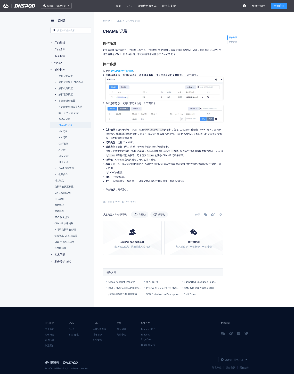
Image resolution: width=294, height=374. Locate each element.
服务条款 (230, 367)
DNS (129, 6)
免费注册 (279, 6)
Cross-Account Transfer (121, 281)
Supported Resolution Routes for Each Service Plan (212, 281)
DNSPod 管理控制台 (122, 70)
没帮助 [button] (161, 214)
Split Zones (190, 294)
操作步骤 (233, 41)
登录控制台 (258, 6)
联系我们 (49, 345)
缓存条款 (244, 367)
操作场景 (233, 37)
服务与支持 (169, 6)
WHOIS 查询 (99, 329)
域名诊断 (97, 334)
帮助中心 (121, 334)
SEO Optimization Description (162, 294)
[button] (213, 214)
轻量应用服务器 (147, 6)
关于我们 (49, 329)
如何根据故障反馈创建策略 (122, 294)
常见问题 (121, 329)
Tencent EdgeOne (146, 337)
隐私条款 (217, 367)
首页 (118, 6)
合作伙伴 (49, 340)
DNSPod (24, 6)
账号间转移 (152, 281)
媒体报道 (49, 334)
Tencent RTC (148, 329)
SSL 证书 (74, 334)
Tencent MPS (148, 344)
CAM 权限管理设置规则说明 (199, 288)
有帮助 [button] (142, 214)
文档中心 (107, 20)
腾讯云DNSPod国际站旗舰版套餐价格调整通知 (133, 288)
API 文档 (97, 340)
